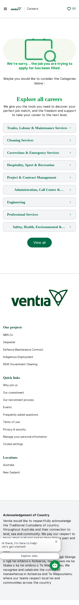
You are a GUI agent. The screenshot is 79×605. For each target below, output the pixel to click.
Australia (8, 465)
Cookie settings (13, 444)
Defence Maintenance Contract (23, 349)
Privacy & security (14, 429)
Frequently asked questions (20, 414)
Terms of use (11, 422)
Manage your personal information (25, 436)
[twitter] (32, 491)
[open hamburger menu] (5, 8)
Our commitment (13, 392)
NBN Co (8, 334)
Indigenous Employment (18, 357)
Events (7, 407)
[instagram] (44, 491)
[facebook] (7, 491)
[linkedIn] (20, 491)
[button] (39, 242)
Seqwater (9, 342)
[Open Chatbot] (55, 565)
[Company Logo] (16, 9)
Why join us (10, 385)
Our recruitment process (18, 399)
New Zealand (11, 472)
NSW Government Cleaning (20, 364)
